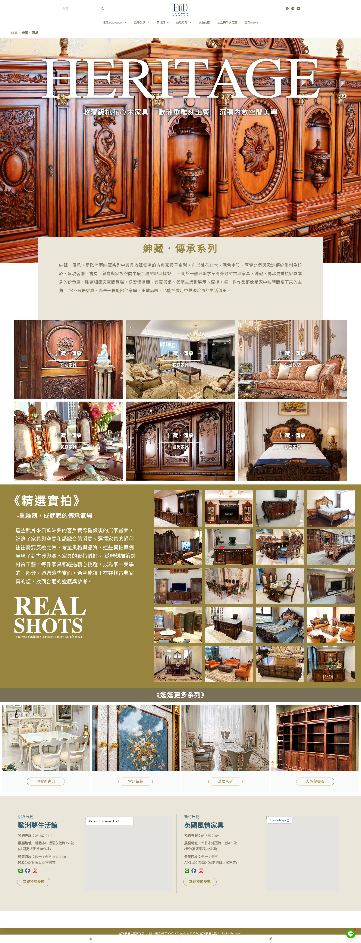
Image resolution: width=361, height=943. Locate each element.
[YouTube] (298, 8)
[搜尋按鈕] (102, 8)
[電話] (271, 939)
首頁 (14, 33)
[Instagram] (292, 8)
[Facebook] (287, 8)
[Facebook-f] (27, 870)
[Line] (20, 870)
